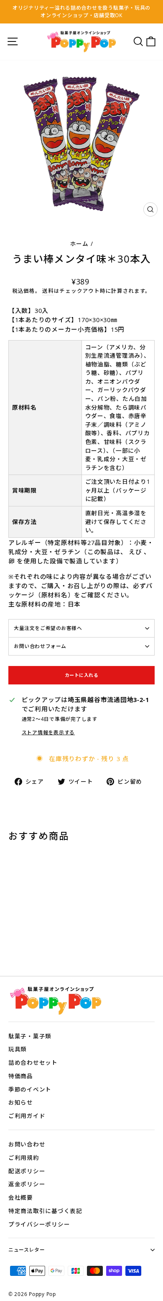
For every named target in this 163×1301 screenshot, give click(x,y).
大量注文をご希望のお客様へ (48, 628)
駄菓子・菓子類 (29, 1036)
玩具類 (17, 1049)
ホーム (79, 244)
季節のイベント (29, 1089)
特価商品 (20, 1076)
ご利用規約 (23, 1158)
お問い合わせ (26, 1144)
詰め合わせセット (33, 1062)
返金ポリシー (26, 1184)
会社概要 (20, 1197)
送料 (47, 290)
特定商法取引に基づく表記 (45, 1211)
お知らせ (20, 1102)
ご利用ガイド (26, 1116)
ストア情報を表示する (48, 732)
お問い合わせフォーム (40, 646)
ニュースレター (26, 1249)
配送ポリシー (26, 1171)
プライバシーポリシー (39, 1224)
